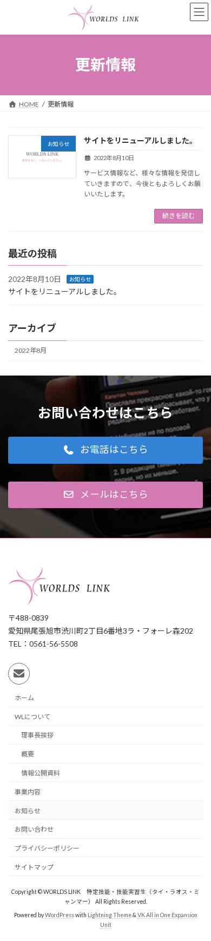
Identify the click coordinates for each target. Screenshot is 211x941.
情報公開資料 (40, 773)
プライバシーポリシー (47, 848)
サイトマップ (34, 867)
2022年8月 (31, 350)
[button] (105, 450)
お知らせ (80, 279)
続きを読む (178, 216)
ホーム (24, 697)
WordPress (59, 915)
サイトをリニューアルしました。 (140, 140)
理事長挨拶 (37, 735)
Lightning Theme (109, 915)
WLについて (32, 716)
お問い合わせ (34, 829)
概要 (27, 754)
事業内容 (28, 791)
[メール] (19, 674)
